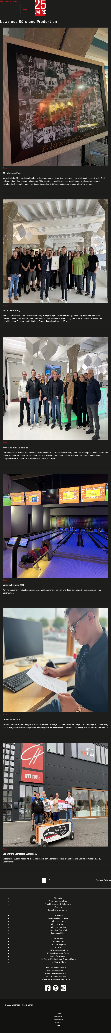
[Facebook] (48, 990)
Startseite (58, 898)
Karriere (58, 907)
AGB (58, 1026)
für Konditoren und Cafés (58, 953)
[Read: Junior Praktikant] (55, 711)
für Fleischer (58, 941)
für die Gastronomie (58, 956)
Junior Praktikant (11, 719)
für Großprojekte (58, 944)
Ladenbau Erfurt (58, 933)
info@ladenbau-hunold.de (59, 979)
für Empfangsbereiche (58, 950)
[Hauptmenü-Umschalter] (24, 9)
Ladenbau (58, 915)
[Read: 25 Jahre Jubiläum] (55, 165)
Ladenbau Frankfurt (58, 930)
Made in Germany (11, 310)
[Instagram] (63, 990)
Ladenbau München (58, 924)
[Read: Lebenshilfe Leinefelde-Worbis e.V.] (55, 846)
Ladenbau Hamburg (58, 927)
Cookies (58, 1023)
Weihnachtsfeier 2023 (14, 585)
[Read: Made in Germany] (55, 302)
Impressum (58, 1017)
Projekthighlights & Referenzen (58, 904)
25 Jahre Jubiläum (12, 173)
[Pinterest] (56, 990)
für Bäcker (58, 938)
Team (5, 168)
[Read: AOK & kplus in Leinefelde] (55, 440)
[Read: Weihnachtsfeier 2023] (55, 577)
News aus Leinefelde (58, 901)
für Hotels (58, 947)
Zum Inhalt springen (8, 1)
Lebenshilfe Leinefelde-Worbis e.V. (20, 853)
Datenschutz (58, 1020)
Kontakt (58, 1014)
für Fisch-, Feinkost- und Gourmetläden (58, 959)
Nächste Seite (103, 880)
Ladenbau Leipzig (58, 921)
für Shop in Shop (58, 962)
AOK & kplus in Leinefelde (15, 447)
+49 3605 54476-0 (58, 976)
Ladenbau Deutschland (58, 918)
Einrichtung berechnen (58, 910)
